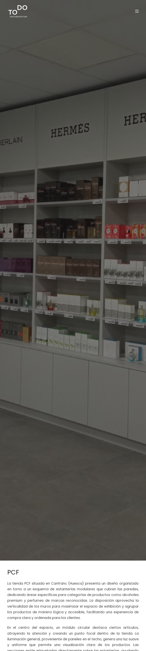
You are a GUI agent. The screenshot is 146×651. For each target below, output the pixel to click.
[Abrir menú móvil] (137, 11)
